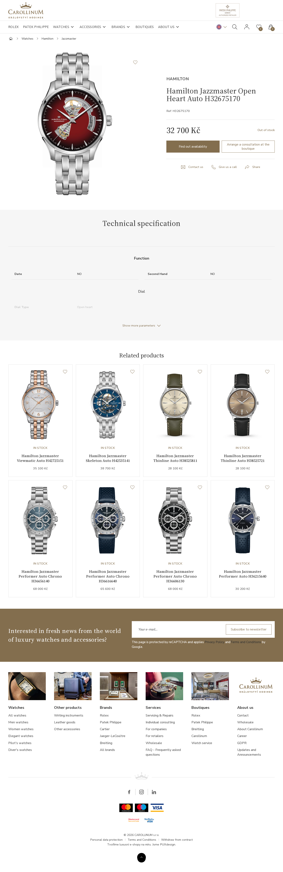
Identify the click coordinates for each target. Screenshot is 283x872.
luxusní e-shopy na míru (135, 844)
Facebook (129, 792)
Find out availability (193, 146)
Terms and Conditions (245, 642)
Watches (61, 27)
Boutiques (144, 27)
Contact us (195, 167)
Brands (118, 27)
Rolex (13, 27)
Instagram (141, 792)
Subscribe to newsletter (248, 629)
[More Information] (141, 857)
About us (166, 27)
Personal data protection (106, 840)
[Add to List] (137, 62)
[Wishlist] (65, 372)
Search (235, 27)
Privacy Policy (214, 642)
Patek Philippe (36, 27)
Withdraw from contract (177, 840)
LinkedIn (154, 792)
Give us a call (228, 167)
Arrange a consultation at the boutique (248, 146)
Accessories (90, 27)
